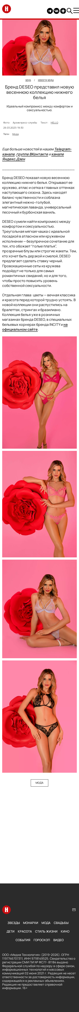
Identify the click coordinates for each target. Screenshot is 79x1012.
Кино (65, 931)
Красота (25, 931)
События (23, 940)
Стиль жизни (46, 931)
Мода (15, 134)
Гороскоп (42, 940)
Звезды (13, 923)
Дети (10, 931)
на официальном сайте (35, 327)
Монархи (30, 923)
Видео (58, 940)
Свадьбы (61, 923)
